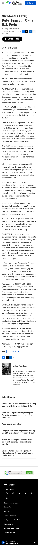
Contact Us (7, 507)
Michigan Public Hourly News (13, 520)
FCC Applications (9, 533)
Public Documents (10, 515)
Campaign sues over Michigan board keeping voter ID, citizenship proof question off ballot (18, 432)
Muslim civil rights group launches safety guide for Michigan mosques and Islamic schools (17, 442)
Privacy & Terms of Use (11, 528)
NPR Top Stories (14, 351)
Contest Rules (8, 524)
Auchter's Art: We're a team (12, 424)
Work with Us (8, 511)
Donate (31, 3)
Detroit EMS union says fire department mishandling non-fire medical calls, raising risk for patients (17, 453)
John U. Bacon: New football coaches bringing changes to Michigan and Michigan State (19, 405)
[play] (3, 543)
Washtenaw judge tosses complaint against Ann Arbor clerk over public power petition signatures (17, 415)
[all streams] (35, 542)
